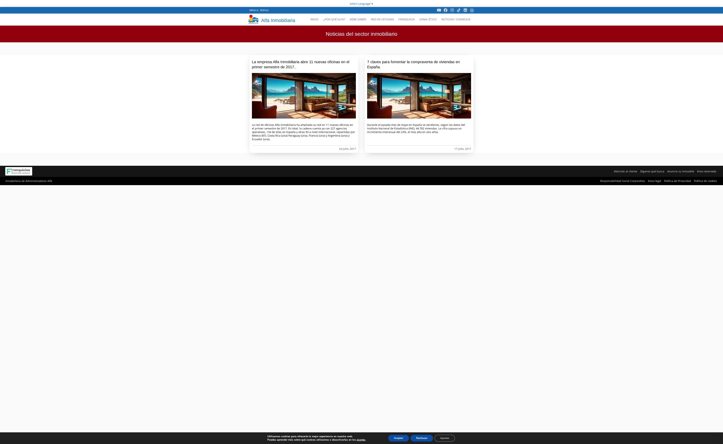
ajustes (361, 440)
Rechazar (421, 438)
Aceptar (398, 438)
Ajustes (444, 438)
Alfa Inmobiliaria (278, 20)
